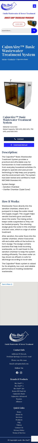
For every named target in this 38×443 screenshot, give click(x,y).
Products (11, 59)
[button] (34, 6)
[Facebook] (17, 372)
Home (4, 59)
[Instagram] (21, 372)
